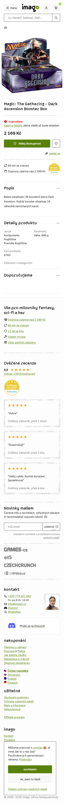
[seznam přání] (56, 143)
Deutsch (13, 682)
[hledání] (56, 18)
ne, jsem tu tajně (30, 779)
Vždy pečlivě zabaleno (22, 342)
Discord (13, 607)
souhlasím (30, 769)
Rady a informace (14, 705)
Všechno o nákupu (15, 647)
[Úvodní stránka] (5, 28)
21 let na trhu (16, 331)
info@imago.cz (17, 604)
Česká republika (18, 670)
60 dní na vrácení (18, 325)
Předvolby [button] (25, 759)
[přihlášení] (46, 8)
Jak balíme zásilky (15, 655)
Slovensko (14, 674)
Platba (21, 651)
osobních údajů (51, 537)
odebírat (49, 526)
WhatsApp (14, 611)
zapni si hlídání (13, 125)
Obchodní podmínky (16, 697)
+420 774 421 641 (19, 596)
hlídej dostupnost (30, 143)
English (12, 678)
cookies (38, 747)
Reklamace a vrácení (16, 659)
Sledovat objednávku (17, 663)
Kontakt (8, 736)
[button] (32, 188)
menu (13, 8)
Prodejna (9, 740)
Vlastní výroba (16, 336)
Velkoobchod (12, 709)
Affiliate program (14, 717)
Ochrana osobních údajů (19, 701)
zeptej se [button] (54, 153)
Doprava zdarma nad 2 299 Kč (26, 319)
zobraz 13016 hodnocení (19, 373)
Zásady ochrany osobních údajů (27, 789)
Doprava (9, 651)
